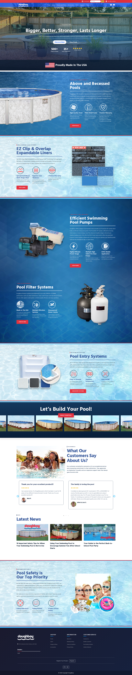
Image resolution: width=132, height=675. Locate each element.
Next (130, 424)
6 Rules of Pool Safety (55, 612)
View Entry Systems (78, 391)
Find (103, 1)
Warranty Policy (70, 641)
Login (18, 653)
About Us (88, 5)
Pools (48, 5)
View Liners (22, 187)
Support (82, 5)
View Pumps (75, 265)
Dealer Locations (87, 641)
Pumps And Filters (61, 5)
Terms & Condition (71, 644)
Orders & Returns (87, 647)
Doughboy (71, 673)
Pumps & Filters (53, 644)
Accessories (71, 5)
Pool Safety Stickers (88, 644)
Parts (77, 5)
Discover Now (59, 42)
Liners (53, 5)
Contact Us (86, 639)
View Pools (73, 42)
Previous (1, 424)
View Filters (22, 322)
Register (72, 661)
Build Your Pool (66, 415)
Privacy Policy (70, 647)
